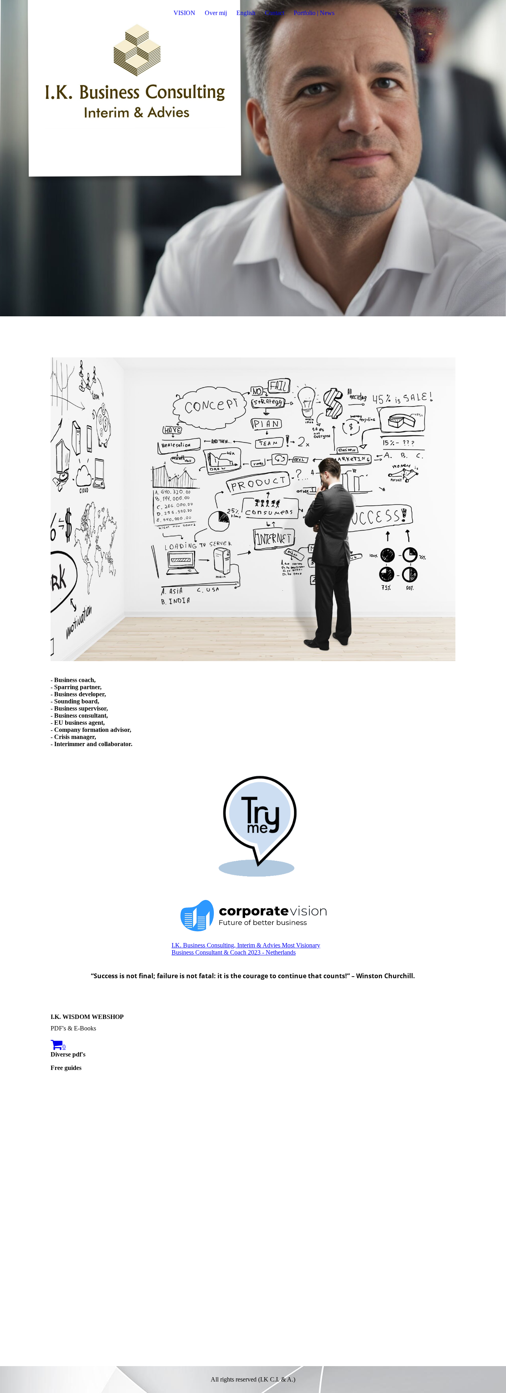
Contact (274, 12)
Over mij (216, 12)
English (245, 12)
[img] (253, 158)
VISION (184, 12)
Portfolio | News (314, 12)
